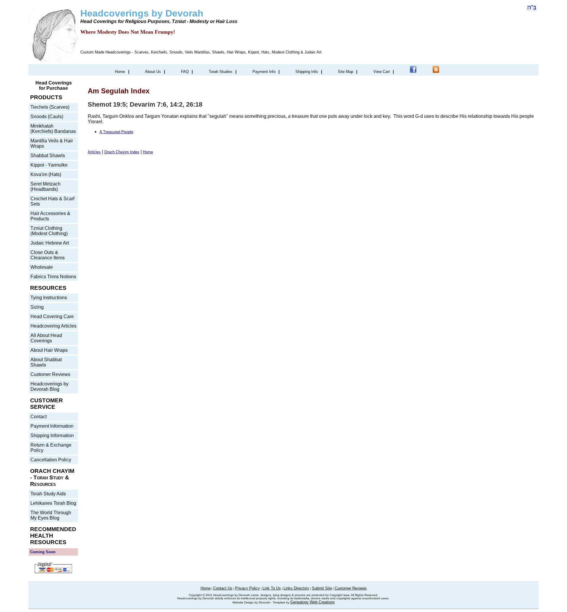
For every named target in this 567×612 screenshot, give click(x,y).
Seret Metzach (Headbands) (45, 186)
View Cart (381, 71)
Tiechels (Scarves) (49, 107)
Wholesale (41, 267)
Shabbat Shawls (47, 155)
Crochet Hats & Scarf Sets (52, 201)
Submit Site (322, 588)
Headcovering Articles (53, 325)
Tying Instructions (48, 297)
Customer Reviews (50, 374)
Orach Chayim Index (121, 152)
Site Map (345, 71)
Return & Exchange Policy (50, 447)
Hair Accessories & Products (50, 216)
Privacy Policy (247, 588)
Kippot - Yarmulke (49, 164)
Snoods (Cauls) (46, 116)
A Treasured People (116, 132)
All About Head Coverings (46, 338)
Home (120, 71)
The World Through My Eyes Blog (50, 515)
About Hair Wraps (49, 350)
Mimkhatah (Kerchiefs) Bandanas (53, 128)
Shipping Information (52, 435)
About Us (153, 71)
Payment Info (264, 71)
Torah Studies (220, 71)
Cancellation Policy (50, 459)
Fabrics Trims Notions (53, 276)
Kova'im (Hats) (45, 174)
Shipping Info (306, 71)
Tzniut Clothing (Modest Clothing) (49, 231)
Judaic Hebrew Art (49, 242)
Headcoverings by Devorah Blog (49, 386)
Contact (38, 416)
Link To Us (272, 588)
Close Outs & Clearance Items (47, 255)
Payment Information (52, 426)
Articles (94, 152)
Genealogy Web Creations (312, 602)
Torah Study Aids (48, 493)
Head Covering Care (52, 316)
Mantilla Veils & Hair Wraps (51, 143)
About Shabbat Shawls (46, 362)
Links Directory (296, 588)
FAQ (185, 71)
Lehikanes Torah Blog (53, 503)
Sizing (37, 307)
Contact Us (222, 588)
